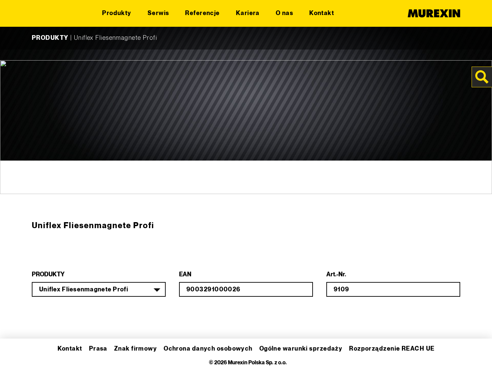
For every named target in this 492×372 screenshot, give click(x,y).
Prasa (98, 349)
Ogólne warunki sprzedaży (301, 349)
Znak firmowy (135, 349)
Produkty (117, 13)
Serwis (158, 13)
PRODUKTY (50, 38)
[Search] (482, 77)
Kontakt (321, 13)
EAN (185, 274)
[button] (14, 357)
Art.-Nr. (336, 274)
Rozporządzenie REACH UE (391, 349)
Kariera (248, 13)
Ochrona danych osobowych (208, 349)
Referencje (202, 13)
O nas (284, 13)
